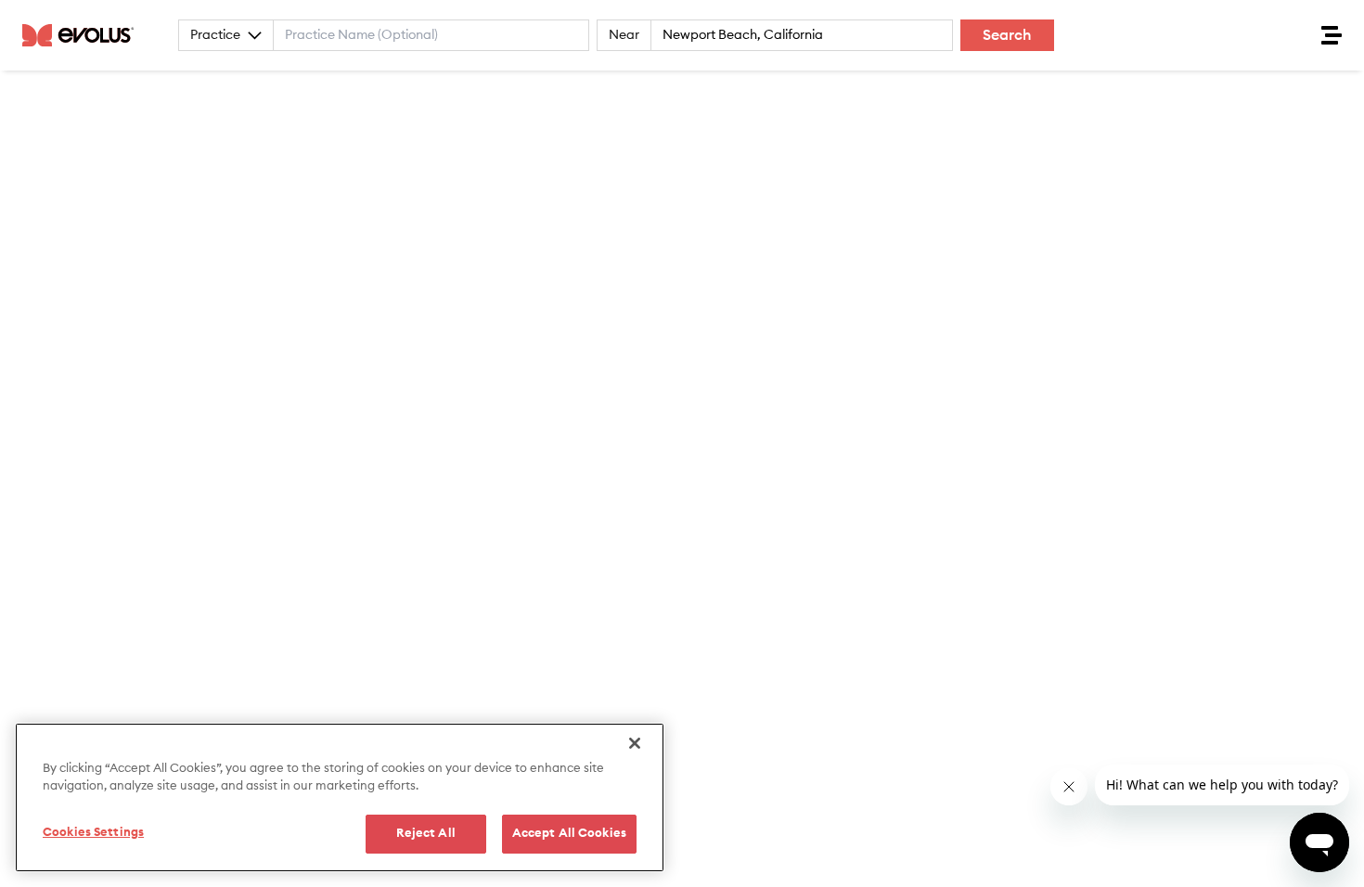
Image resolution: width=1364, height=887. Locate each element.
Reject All (426, 834)
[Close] (634, 743)
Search (1007, 35)
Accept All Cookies (569, 834)
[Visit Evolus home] (83, 35)
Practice (215, 35)
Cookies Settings (93, 833)
